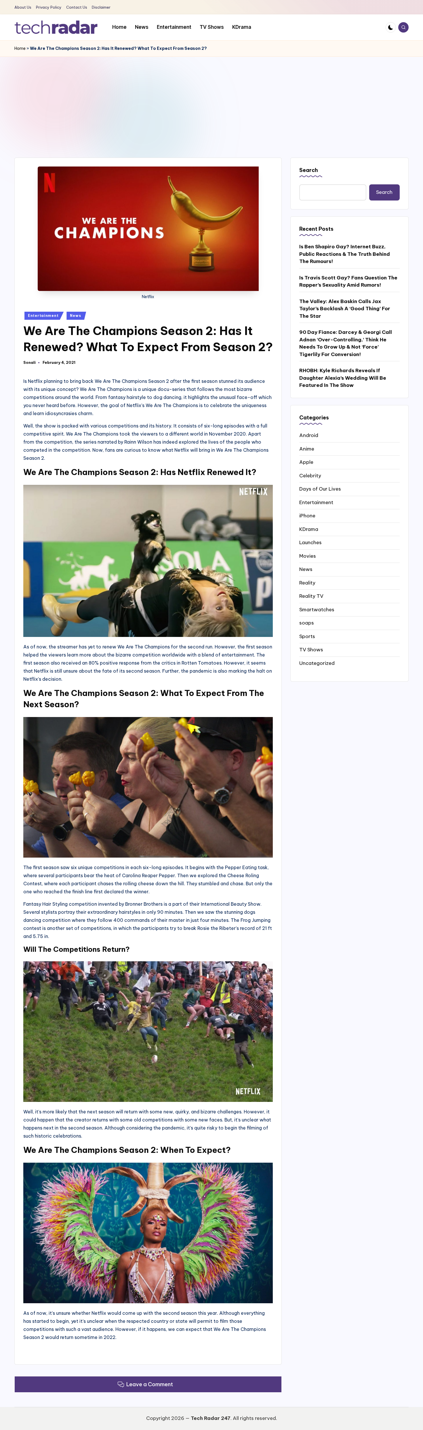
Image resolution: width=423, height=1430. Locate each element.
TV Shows (311, 649)
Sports (307, 636)
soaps (306, 623)
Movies (307, 556)
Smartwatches (316, 609)
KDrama (308, 529)
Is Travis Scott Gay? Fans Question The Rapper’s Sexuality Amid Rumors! (348, 281)
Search (308, 170)
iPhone (307, 515)
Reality (307, 582)
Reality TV (311, 596)
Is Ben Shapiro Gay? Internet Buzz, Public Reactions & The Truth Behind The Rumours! (344, 253)
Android (308, 435)
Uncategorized (317, 663)
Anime (306, 448)
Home (20, 48)
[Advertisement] (211, 100)
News (75, 315)
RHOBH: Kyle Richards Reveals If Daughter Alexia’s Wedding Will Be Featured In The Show (342, 377)
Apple (306, 462)
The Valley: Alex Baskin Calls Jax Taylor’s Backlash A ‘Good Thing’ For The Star (344, 308)
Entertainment (43, 315)
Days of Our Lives (320, 489)
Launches (310, 542)
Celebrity (310, 475)
